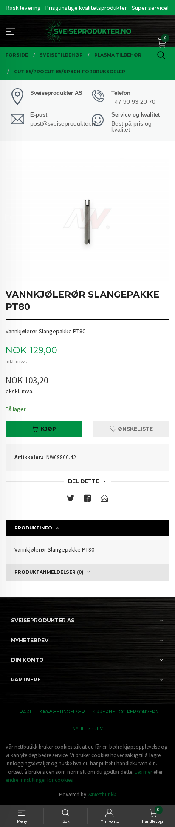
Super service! (150, 7)
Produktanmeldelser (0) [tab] (48, 572)
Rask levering (23, 7)
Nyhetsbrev (87, 728)
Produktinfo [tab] (33, 528)
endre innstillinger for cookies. (40, 780)
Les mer (143, 771)
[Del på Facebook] (87, 500)
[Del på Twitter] (70, 500)
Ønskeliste (134, 429)
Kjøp (48, 429)
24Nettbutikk (102, 794)
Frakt (24, 712)
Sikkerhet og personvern (125, 712)
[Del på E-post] (104, 500)
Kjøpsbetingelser (62, 712)
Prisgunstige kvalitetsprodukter (86, 7)
